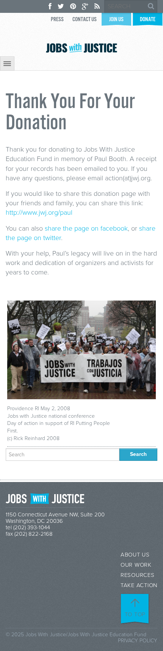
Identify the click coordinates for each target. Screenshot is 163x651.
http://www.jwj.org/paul (39, 212)
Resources (138, 575)
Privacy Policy (137, 640)
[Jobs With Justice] (81, 48)
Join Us (116, 19)
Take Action (139, 585)
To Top (135, 614)
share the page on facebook (86, 228)
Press (57, 19)
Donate (147, 19)
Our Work (136, 565)
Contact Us (84, 19)
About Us (135, 555)
